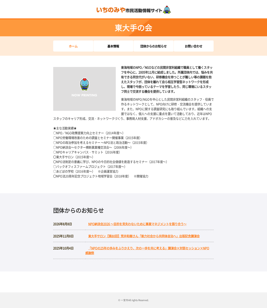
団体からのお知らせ (153, 46)
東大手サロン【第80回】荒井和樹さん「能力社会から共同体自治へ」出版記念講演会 (144, 236)
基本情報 (113, 46)
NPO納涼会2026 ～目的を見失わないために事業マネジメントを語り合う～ (137, 224)
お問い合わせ (193, 46)
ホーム (73, 46)
